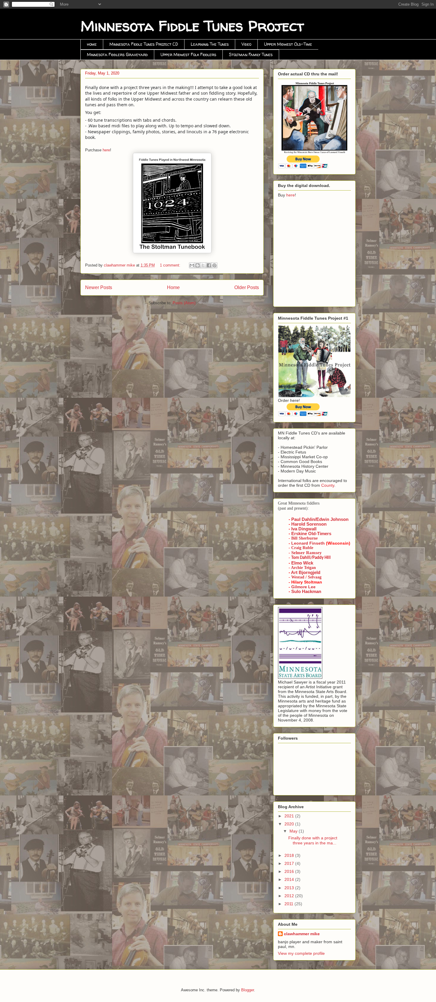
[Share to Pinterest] (214, 265)
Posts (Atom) (184, 303)
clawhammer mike (302, 933)
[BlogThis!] (198, 265)
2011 (289, 903)
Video (246, 44)
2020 (289, 824)
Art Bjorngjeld (305, 572)
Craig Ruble (302, 548)
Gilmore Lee (303, 586)
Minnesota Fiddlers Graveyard (117, 54)
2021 (289, 816)
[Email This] (192, 265)
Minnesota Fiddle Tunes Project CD (143, 44)
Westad (297, 577)
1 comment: (171, 265)
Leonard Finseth (308, 543)
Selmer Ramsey (306, 552)
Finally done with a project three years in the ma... (312, 840)
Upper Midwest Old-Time (288, 44)
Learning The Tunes (210, 44)
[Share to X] (203, 265)
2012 (289, 895)
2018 (289, 855)
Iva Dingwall (303, 529)
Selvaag (315, 577)
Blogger (247, 990)
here (106, 150)
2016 (289, 871)
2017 (289, 863)
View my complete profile (301, 953)
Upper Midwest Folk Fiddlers (188, 54)
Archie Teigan (303, 567)
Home (173, 287)
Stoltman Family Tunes (251, 54)
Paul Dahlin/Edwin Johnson (320, 519)
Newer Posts (98, 287)
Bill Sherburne (304, 538)
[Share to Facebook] (209, 265)
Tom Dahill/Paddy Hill (311, 558)
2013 (289, 887)
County (327, 485)
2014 (289, 879)
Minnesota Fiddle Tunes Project (192, 25)
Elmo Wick (302, 563)
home (92, 44)
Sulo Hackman (306, 591)
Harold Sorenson (309, 524)
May (294, 831)
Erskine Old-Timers (311, 533)
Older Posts (246, 287)
